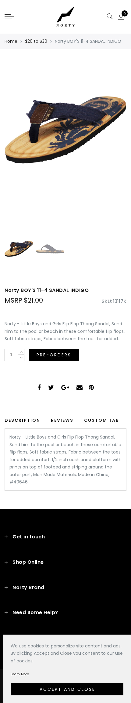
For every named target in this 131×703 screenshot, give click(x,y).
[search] (109, 16)
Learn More (20, 674)
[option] (65, 142)
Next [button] (107, 145)
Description (22, 420)
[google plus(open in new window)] (65, 388)
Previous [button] (15, 145)
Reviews (62, 420)
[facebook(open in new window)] (39, 388)
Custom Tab (101, 420)
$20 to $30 (36, 41)
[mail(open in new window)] (79, 388)
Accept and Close (67, 689)
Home (11, 41)
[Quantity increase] (21, 352)
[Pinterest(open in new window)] (91, 388)
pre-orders (54, 355)
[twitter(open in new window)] (51, 388)
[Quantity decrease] (21, 358)
